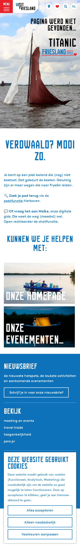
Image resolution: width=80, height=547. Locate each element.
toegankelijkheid (17, 434)
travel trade (13, 427)
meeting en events (19, 421)
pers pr (9, 441)
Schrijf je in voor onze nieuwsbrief (36, 392)
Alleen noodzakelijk (40, 522)
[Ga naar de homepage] (25, 6)
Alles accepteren (40, 510)
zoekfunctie (13, 201)
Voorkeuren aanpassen (40, 534)
